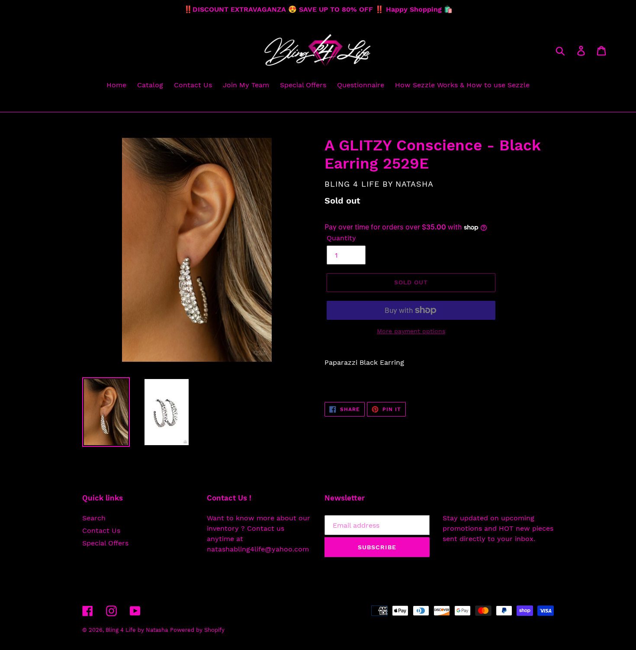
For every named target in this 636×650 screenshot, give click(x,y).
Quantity (341, 238)
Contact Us (101, 530)
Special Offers (105, 543)
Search (94, 518)
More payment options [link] (411, 331)
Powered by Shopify (197, 630)
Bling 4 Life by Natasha (137, 630)
